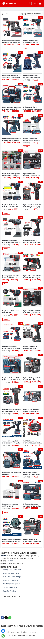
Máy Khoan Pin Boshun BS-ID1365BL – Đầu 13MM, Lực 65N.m (30, 42)
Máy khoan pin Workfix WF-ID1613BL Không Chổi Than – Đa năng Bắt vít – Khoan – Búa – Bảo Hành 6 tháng (11, 241)
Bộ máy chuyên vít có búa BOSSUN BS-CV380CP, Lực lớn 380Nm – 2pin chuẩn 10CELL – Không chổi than (31, 474)
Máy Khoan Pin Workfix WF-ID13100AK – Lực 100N (30, 347)
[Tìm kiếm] (30, 3)
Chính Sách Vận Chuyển (11, 573)
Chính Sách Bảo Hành (10, 580)
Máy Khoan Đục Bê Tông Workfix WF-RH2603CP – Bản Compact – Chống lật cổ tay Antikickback (32, 277)
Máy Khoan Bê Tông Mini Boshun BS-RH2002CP (11, 473)
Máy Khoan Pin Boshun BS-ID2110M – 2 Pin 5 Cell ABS (10, 206)
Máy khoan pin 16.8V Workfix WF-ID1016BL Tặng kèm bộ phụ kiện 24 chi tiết (32, 206)
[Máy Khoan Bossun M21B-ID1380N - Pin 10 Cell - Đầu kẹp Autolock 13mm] (32, 526)
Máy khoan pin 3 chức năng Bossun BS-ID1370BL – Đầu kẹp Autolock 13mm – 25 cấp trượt (31, 505)
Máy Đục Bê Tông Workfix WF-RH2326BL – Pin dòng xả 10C (31, 410)
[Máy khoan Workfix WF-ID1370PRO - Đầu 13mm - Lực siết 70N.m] (32, 160)
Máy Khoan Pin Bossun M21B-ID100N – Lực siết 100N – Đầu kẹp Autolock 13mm (11, 379)
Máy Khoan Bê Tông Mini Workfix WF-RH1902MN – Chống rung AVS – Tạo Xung (32, 379)
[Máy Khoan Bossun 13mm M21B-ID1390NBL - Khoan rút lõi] (11, 94)
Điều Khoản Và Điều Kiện (11, 584)
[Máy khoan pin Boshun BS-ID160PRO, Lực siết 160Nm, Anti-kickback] (32, 94)
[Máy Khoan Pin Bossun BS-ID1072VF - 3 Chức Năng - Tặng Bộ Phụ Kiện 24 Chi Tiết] (32, 62)
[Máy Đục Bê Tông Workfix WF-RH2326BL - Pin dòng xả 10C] (32, 396)
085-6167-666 (12, 561)
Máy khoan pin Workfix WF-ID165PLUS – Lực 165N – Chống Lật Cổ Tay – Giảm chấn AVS (32, 241)
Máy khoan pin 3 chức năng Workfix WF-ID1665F (10, 505)
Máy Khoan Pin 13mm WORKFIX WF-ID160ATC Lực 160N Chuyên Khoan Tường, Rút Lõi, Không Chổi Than (32, 312)
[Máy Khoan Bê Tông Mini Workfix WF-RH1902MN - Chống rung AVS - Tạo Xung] (32, 364)
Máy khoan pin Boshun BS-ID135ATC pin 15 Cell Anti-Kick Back (11, 347)
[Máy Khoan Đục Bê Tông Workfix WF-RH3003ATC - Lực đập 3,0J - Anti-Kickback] (11, 160)
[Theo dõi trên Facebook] (2, 617)
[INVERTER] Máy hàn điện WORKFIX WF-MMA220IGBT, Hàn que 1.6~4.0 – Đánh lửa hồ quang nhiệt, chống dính (32, 442)
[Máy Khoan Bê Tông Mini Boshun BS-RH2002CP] (11, 459)
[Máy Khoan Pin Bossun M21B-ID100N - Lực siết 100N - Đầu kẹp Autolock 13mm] (11, 364)
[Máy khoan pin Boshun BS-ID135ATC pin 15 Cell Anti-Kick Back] (11, 333)
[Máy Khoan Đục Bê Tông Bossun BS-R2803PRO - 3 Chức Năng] (11, 125)
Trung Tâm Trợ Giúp (9, 591)
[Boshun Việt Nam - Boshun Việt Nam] (9, 3)
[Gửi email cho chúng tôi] (6, 617)
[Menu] (35, 3)
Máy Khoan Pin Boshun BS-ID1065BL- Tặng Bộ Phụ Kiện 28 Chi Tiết (31, 139)
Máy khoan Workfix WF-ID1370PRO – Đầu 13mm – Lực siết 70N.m (31, 175)
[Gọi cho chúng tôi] (9, 617)
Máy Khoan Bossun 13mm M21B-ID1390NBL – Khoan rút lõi (11, 108)
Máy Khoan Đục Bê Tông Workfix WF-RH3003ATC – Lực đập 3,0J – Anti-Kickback (11, 175)
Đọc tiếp (26, 146)
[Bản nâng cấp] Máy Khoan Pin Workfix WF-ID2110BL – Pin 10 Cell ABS (10, 277)
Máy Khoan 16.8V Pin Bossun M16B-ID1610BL (10, 312)
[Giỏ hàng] (40, 3)
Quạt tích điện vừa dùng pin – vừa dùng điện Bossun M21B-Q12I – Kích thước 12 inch (11, 541)
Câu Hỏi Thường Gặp (10, 587)
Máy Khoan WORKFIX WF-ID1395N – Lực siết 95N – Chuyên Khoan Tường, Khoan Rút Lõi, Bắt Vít (11, 77)
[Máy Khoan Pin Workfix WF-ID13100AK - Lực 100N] (32, 333)
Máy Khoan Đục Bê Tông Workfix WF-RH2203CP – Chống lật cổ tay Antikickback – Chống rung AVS (11, 42)
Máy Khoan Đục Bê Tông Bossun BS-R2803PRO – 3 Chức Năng (11, 139)
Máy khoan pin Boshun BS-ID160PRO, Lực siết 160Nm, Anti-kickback (32, 108)
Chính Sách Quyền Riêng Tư (12, 577)
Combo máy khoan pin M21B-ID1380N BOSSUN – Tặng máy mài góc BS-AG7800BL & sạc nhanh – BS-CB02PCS (10, 442)
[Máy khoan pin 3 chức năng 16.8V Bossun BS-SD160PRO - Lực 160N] (11, 396)
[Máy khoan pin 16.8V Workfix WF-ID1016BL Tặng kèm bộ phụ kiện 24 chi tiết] (32, 191)
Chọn (25, 48)
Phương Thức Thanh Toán (12, 570)
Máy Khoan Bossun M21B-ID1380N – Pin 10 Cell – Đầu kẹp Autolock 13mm (32, 541)
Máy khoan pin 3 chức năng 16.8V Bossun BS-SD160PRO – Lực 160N (11, 410)
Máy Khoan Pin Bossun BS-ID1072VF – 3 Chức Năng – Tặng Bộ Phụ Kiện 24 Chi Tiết (32, 77)
